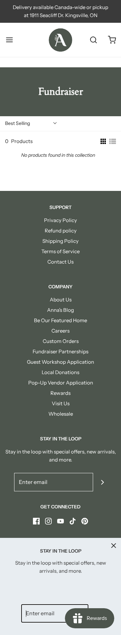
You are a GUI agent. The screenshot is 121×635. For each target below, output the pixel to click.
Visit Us (61, 403)
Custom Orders (61, 341)
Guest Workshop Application (60, 362)
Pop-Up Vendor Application (60, 382)
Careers (60, 331)
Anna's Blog (60, 310)
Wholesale (60, 414)
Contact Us (60, 262)
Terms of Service (60, 251)
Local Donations (60, 372)
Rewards (60, 393)
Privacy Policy (60, 220)
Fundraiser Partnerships (60, 351)
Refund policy (61, 230)
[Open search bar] (93, 40)
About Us (61, 299)
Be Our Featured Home (60, 320)
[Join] (102, 482)
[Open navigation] (9, 40)
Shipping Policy (60, 241)
